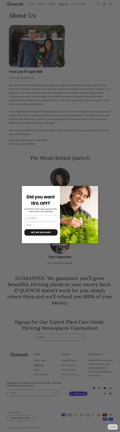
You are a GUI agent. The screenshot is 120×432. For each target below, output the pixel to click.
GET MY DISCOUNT (41, 232)
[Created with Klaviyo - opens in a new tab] (60, 244)
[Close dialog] (95, 189)
